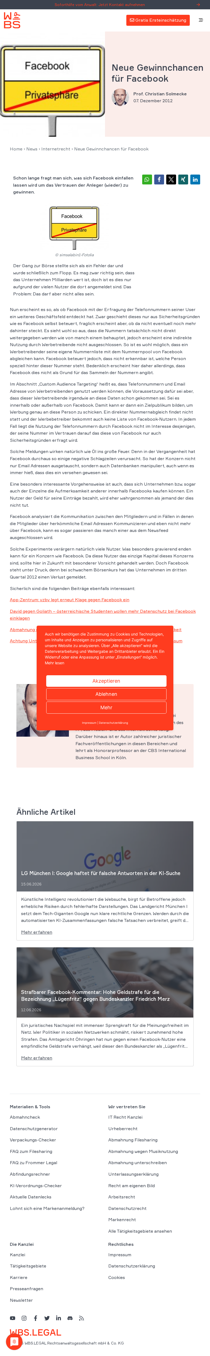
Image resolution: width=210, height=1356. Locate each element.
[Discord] (70, 1317)
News (31, 149)
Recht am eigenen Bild (131, 1185)
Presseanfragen (26, 1288)
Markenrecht (122, 1219)
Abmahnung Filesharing (133, 1140)
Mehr (106, 707)
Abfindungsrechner (30, 1174)
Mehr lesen (54, 662)
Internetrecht (55, 149)
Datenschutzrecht (127, 1208)
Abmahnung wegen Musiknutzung (143, 1151)
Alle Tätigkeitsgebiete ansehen (140, 1231)
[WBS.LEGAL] (12, 20)
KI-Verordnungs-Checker (36, 1185)
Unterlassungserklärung (133, 1174)
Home (16, 149)
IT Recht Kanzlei (125, 1117)
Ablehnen (106, 694)
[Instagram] (24, 1317)
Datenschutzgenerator (34, 1128)
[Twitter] (47, 1317)
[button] (147, 179)
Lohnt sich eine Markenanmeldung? (47, 1208)
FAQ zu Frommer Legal (33, 1162)
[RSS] (81, 1317)
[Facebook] (35, 1317)
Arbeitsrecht (121, 1197)
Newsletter (21, 1300)
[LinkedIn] (58, 1317)
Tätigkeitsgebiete (28, 1266)
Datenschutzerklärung (131, 1266)
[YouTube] (12, 1317)
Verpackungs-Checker (33, 1140)
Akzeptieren (106, 681)
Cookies (116, 1277)
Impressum (119, 1254)
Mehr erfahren (36, 932)
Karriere (18, 1277)
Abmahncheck (25, 1117)
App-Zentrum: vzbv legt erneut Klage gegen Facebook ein (69, 599)
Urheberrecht (123, 1128)
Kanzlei (17, 1254)
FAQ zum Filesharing (31, 1151)
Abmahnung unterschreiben (137, 1162)
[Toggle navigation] (201, 20)
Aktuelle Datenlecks (30, 1197)
